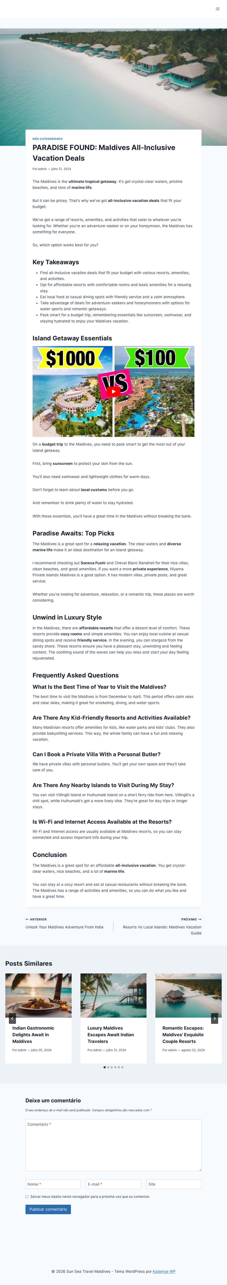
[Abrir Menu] (217, 8)
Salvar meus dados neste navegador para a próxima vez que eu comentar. (90, 1196)
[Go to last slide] (12, 1018)
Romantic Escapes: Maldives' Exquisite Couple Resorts (183, 1034)
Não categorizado (48, 138)
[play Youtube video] (113, 391)
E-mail (95, 1184)
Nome (34, 1184)
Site (152, 1184)
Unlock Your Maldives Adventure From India (64, 923)
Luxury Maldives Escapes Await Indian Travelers (111, 1034)
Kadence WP (164, 1271)
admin (42, 169)
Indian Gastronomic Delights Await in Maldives (33, 1034)
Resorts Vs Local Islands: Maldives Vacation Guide (162, 926)
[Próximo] (214, 1018)
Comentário (39, 1124)
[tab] (105, 1067)
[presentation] (38, 995)
